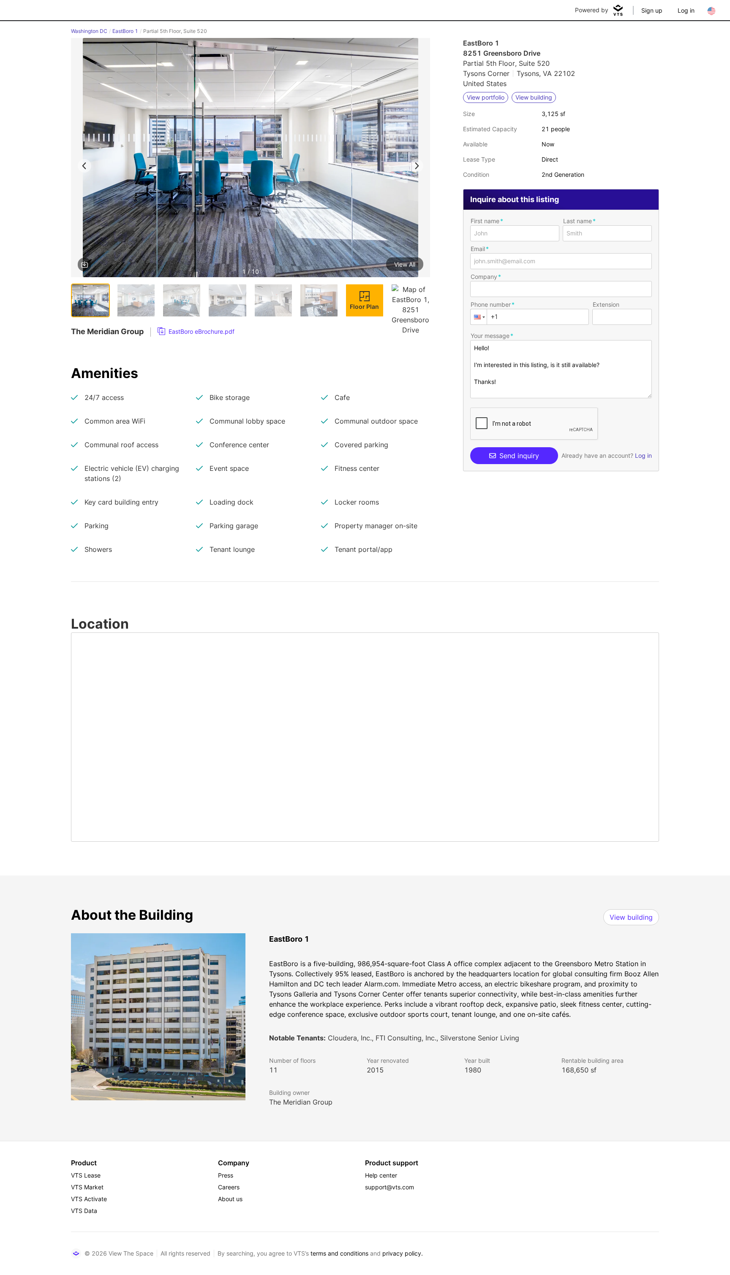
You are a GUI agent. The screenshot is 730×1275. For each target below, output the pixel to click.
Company (484, 276)
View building (631, 917)
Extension (606, 304)
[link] (196, 331)
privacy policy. (402, 1253)
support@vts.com (389, 1187)
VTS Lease (86, 1175)
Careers (229, 1187)
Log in (686, 10)
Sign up (651, 10)
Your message (490, 335)
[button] (250, 159)
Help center (381, 1175)
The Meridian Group (300, 1102)
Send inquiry (519, 455)
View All (404, 264)
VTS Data (84, 1210)
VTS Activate (89, 1198)
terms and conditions (339, 1253)
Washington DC (89, 31)
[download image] (84, 264)
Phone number (491, 304)
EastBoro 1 (125, 31)
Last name (577, 220)
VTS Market (87, 1187)
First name (485, 220)
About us (230, 1198)
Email (478, 248)
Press (225, 1175)
